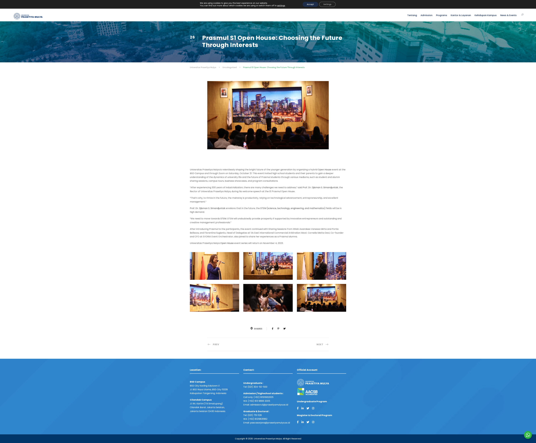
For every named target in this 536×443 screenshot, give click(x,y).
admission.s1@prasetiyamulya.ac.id (269, 404)
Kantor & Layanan (461, 15)
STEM (223, 218)
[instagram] (313, 408)
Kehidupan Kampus (486, 15)
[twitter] (308, 408)
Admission (426, 15)
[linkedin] (302, 408)
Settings (327, 4)
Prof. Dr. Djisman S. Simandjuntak (320, 187)
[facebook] (298, 408)
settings (281, 5)
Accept (310, 4)
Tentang (412, 15)
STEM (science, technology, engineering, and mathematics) (293, 208)
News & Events (508, 15)
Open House (324, 169)
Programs (441, 15)
